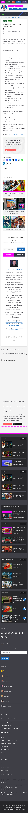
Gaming (8, 1)
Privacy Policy (4, 746)
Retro (3, 1)
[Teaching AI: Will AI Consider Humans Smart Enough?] (7, 584)
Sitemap (3, 753)
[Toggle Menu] (3, 14)
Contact (3, 737)
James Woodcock (8, 29)
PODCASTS (15, 517)
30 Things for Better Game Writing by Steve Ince (18, 496)
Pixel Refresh (15, 6)
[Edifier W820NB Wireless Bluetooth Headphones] (7, 618)
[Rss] (14, 341)
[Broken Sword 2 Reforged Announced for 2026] (7, 444)
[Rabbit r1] (7, 609)
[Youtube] (6, 337)
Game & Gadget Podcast (6, 722)
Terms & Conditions (5, 749)
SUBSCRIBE (21, 517)
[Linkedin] (16, 337)
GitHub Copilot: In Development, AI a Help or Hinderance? (18, 575)
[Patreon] (14, 337)
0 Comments (6, 33)
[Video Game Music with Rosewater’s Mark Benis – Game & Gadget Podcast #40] (7, 549)
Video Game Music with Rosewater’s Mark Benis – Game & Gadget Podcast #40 (18, 549)
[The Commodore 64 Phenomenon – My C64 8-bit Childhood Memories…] (7, 463)
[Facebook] (19, 337)
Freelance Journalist (17, 807)
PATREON (18, 423)
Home (2, 17)
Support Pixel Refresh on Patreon (9, 740)
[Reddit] (22, 337)
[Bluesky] (11, 337)
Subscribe (21, 249)
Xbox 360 (17, 17)
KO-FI (7, 423)
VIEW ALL (22, 438)
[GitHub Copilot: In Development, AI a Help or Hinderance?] (7, 575)
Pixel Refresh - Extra (6, 725)
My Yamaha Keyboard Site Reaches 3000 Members (14, 354)
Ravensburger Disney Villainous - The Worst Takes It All (17, 599)
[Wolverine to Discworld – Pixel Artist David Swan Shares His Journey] (7, 454)
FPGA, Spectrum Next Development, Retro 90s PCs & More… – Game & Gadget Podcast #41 (18, 540)
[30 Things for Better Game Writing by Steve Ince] (7, 496)
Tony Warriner (4, 770)
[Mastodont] (9, 337)
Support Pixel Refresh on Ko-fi (8, 743)
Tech (13, 1)
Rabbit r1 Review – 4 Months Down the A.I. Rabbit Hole (17, 566)
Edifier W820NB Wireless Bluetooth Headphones (16, 618)
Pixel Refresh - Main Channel (8, 719)
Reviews (18, 1)
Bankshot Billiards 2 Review (16, 134)
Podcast (24, 1)
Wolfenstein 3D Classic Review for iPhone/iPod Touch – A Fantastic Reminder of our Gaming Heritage (13, 780)
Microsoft (12, 17)
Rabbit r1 (15, 608)
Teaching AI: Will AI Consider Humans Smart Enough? (18, 584)
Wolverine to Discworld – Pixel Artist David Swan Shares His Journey (18, 454)
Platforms (7, 17)
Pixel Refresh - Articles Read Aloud (9, 728)
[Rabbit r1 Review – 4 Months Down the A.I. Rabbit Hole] (7, 566)
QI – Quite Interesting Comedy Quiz (12, 349)
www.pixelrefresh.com (16, 333)
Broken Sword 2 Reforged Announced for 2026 (18, 444)
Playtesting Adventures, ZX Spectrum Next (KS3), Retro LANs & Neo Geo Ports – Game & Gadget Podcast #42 (19, 530)
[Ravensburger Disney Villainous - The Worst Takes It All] (7, 599)
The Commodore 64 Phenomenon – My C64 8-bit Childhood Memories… (18, 463)
